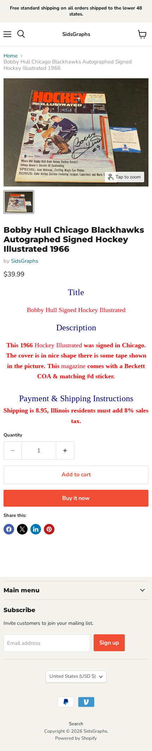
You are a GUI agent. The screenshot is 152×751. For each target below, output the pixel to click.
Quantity (13, 435)
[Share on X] (22, 529)
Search (76, 724)
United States (72, 676)
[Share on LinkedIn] (35, 529)
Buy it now (76, 498)
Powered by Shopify (76, 738)
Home (11, 56)
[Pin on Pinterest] (49, 529)
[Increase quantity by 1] (65, 450)
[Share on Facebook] (9, 529)
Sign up (109, 643)
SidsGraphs (24, 260)
